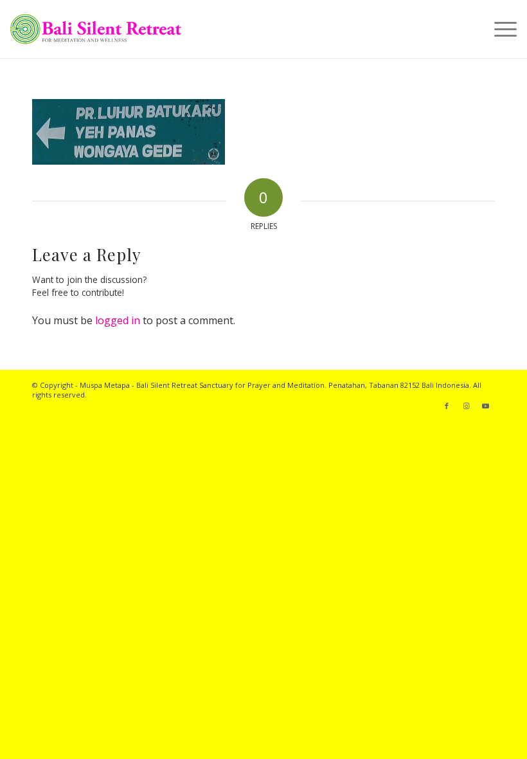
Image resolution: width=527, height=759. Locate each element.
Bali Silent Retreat (166, 385)
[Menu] (499, 29)
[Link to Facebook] (446, 406)
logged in (117, 320)
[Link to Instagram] (466, 406)
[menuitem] (499, 29)
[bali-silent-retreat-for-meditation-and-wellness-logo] (95, 29)
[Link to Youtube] (485, 406)
